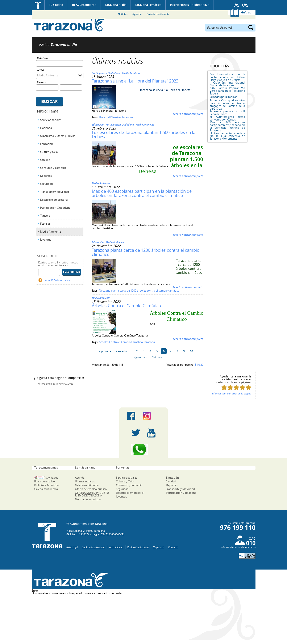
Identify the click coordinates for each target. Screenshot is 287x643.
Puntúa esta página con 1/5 (224, 387)
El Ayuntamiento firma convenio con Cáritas (227, 118)
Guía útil (246, 12)
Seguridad (46, 184)
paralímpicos (229, 97)
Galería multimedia (157, 14)
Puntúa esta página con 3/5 (236, 387)
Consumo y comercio (53, 168)
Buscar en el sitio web (220, 27)
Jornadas (215, 97)
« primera (105, 351)
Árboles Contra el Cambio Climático (126, 306)
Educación (46, 144)
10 (191, 351)
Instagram (151, 416)
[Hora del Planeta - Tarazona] (104, 108)
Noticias (123, 14)
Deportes (46, 176)
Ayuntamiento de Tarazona (70, 24)
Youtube (151, 432)
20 (201, 365)
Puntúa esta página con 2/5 (230, 387)
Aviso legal (72, 547)
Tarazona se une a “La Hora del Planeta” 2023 (135, 81)
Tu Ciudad (56, 5)
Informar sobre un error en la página (231, 393)
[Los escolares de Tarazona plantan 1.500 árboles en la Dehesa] (104, 164)
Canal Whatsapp (143, 449)
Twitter (136, 432)
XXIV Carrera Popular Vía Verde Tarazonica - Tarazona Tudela (227, 90)
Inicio (38, 5)
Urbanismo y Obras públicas (57, 136)
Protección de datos (138, 547)
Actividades (51, 477)
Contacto (173, 547)
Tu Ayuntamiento (84, 5)
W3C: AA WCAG (247, 556)
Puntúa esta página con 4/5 (242, 387)
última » (157, 357)
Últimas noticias (85, 481)
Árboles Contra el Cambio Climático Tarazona (127, 342)
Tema (40, 70)
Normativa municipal (88, 499)
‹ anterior (122, 351)
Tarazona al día (115, 5)
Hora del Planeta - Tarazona (116, 117)
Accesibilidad (116, 547)
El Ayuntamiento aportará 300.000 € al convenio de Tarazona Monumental (227, 135)
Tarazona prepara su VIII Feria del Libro (227, 112)
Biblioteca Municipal (46, 485)
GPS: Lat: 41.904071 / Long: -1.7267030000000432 (95, 534)
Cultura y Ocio (49, 152)
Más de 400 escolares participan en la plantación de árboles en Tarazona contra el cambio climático (142, 193)
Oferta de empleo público (91, 489)
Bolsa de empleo (44, 481)
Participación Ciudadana (55, 208)
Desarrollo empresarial (54, 200)
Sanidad (45, 160)
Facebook (131, 416)
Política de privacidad (93, 547)
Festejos (45, 223)
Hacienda (46, 128)
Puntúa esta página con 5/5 (248, 387)
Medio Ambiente (50, 231)
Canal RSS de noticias (56, 280)
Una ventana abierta (70, 580)
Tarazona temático (148, 5)
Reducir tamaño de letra (236, 5)
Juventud (45, 239)
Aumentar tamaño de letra (245, 5)
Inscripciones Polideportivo (189, 5)
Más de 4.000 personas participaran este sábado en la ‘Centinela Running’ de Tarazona (227, 126)
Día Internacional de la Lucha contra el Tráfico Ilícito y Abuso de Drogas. (227, 77)
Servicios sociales (50, 120)
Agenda (137, 14)
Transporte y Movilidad (54, 192)
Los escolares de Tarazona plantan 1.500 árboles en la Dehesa (143, 134)
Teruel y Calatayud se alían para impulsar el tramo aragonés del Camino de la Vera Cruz (227, 104)
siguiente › (140, 357)
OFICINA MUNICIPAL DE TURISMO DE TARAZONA (92, 494)
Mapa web (158, 547)
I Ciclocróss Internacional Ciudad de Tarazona (227, 84)
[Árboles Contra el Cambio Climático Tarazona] (104, 333)
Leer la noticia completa (188, 114)
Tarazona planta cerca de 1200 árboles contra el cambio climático (145, 252)
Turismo (45, 215)
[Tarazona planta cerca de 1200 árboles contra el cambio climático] (104, 281)
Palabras (42, 58)
